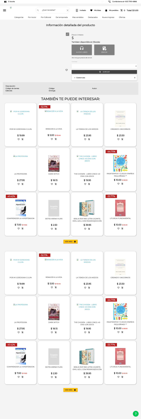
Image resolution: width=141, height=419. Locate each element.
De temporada (62, 17)
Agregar (104, 72)
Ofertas (122, 17)
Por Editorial (46, 17)
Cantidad (74, 61)
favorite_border (66, 70)
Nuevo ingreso (108, 17)
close (67, 10)
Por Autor (32, 17)
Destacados (93, 17)
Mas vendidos (78, 17)
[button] (67, 34)
